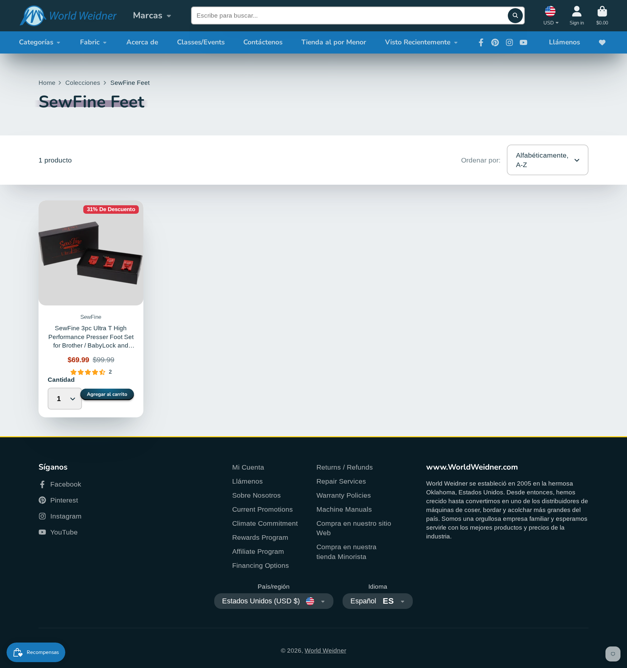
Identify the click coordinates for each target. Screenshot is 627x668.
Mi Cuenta (248, 467)
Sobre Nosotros (256, 495)
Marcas (147, 15)
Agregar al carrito (107, 394)
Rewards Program (260, 537)
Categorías (36, 42)
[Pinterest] (495, 42)
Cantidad (61, 379)
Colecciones (82, 82)
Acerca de (142, 42)
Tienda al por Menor (333, 42)
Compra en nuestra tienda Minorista (346, 551)
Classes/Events (201, 42)
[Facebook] (481, 42)
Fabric (90, 42)
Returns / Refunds (344, 467)
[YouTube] (523, 42)
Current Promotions (262, 509)
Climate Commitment (265, 523)
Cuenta (577, 15)
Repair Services (341, 481)
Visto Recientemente (417, 42)
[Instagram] (509, 42)
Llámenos (564, 42)
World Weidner (325, 650)
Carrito (602, 15)
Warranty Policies (343, 495)
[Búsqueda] (515, 15)
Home (47, 82)
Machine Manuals (344, 509)
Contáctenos (262, 42)
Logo (68, 16)
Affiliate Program (258, 551)
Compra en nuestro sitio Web (353, 528)
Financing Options (260, 565)
